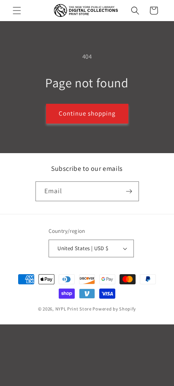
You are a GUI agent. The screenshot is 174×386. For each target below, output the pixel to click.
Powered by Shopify (114, 309)
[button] (17, 10)
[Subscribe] (129, 191)
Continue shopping (87, 113)
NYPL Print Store (73, 309)
